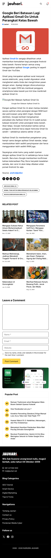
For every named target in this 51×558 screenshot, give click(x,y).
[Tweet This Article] (7, 178)
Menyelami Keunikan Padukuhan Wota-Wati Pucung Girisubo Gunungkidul (28, 428)
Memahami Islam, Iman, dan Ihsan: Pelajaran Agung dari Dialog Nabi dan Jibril (36, 257)
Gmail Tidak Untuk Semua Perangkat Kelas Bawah (21, 190)
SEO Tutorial (7, 485)
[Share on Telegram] (18, 178)
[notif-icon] (47, 4)
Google (26, 67)
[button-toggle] (3, 4)
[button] (41, 3)
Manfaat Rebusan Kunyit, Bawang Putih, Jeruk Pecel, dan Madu (37, 284)
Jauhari (6, 24)
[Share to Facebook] (3, 178)
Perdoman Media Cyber (12, 523)
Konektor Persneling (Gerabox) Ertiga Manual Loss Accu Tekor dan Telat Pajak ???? (28, 415)
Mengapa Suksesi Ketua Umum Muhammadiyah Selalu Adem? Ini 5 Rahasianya (12, 229)
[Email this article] (14, 178)
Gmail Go (14, 58)
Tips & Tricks (7, 497)
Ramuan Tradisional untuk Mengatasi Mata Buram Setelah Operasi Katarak (27, 403)
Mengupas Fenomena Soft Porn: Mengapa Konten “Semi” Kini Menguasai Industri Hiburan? (35, 230)
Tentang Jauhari (9, 511)
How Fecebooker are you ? (21, 409)
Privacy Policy (8, 519)
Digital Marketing (9, 493)
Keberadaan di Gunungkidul (8, 283)
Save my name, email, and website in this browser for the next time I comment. (25, 354)
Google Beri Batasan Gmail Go (15, 194)
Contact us (7, 515)
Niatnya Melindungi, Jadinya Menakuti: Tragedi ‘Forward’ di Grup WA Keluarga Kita (13, 257)
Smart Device (8, 489)
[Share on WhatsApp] (10, 178)
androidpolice (16, 173)
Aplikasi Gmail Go (10, 186)
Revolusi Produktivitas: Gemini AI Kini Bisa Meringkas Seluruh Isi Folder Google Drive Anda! (27, 436)
